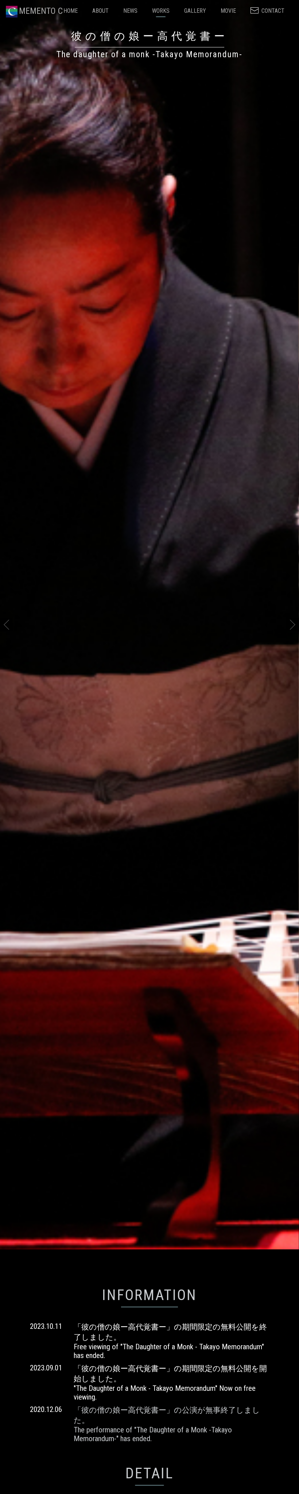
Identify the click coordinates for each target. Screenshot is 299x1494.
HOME (70, 10)
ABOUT (100, 10)
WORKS (161, 10)
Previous (6, 672)
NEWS (130, 10)
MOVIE (228, 10)
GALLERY (195, 10)
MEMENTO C (41, 11)
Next (292, 672)
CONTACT (272, 10)
